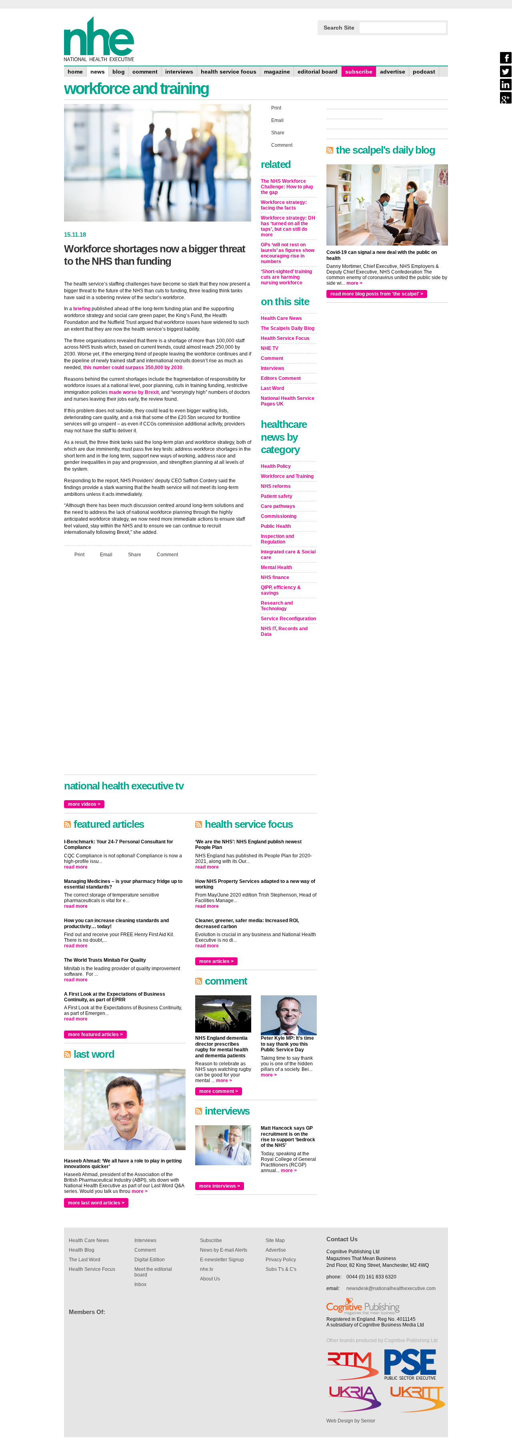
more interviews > (219, 1186)
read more (76, 867)
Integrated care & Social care (288, 554)
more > (140, 1191)
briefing (81, 309)
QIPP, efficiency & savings (281, 590)
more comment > (218, 1091)
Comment (167, 554)
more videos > (84, 804)
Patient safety (276, 496)
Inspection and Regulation (277, 539)
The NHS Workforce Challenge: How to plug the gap (287, 186)
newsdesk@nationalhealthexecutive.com (391, 1288)
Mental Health (276, 567)
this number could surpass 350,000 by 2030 (132, 367)
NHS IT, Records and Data (284, 631)
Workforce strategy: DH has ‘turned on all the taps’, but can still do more (288, 226)
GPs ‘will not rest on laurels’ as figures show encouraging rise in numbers (287, 253)
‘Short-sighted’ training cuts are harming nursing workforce (286, 277)
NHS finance (275, 577)
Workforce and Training (287, 476)
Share (134, 554)
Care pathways (278, 506)
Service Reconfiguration (288, 618)
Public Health (276, 526)
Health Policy (276, 466)
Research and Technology (277, 605)
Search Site (339, 27)
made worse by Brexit (134, 392)
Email (106, 554)
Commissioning (278, 516)
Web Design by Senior (350, 1421)
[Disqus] (157, 670)
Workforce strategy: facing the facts (284, 205)
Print (79, 554)
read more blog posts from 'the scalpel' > (376, 294)
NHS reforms (276, 486)
